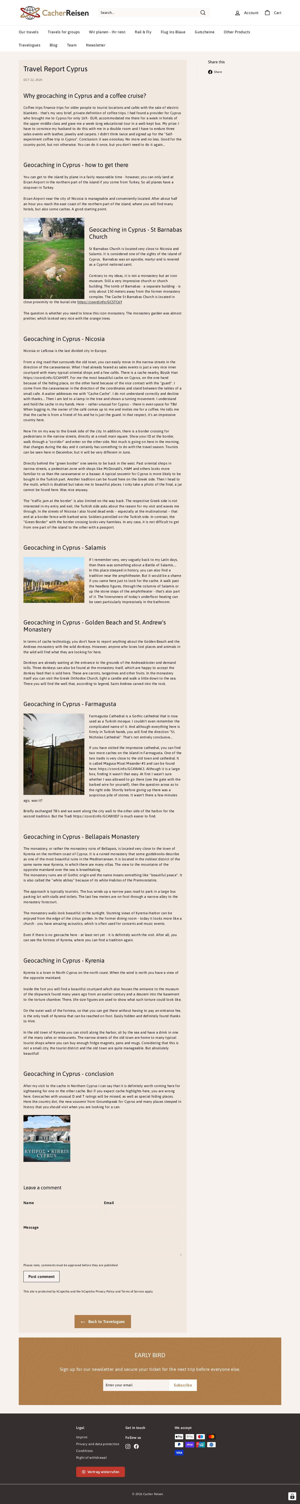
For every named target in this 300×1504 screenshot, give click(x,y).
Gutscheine (204, 32)
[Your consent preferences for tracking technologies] (292, 1496)
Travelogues (29, 45)
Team (72, 45)
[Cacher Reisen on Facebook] (136, 1446)
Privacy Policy (105, 1291)
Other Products (237, 32)
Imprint (82, 1437)
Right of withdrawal (91, 1457)
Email (109, 1203)
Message (31, 1227)
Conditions (84, 1451)
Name (28, 1203)
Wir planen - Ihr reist (107, 32)
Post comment (41, 1276)
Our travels (28, 32)
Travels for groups (64, 32)
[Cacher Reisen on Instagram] (127, 1446)
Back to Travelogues (106, 1321)
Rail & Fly (143, 32)
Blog (54, 45)
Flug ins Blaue (173, 32)
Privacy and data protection (97, 1444)
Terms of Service (132, 1291)
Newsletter (95, 45)
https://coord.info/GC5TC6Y (99, 302)
